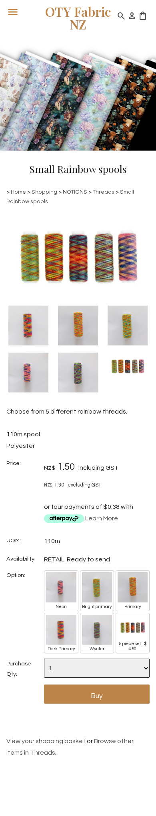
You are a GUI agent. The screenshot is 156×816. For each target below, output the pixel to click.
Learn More (101, 518)
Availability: (21, 559)
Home (18, 192)
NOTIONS (75, 192)
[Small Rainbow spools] (78, 301)
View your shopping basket (46, 741)
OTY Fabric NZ (78, 18)
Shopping (44, 192)
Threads (103, 192)
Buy (97, 696)
